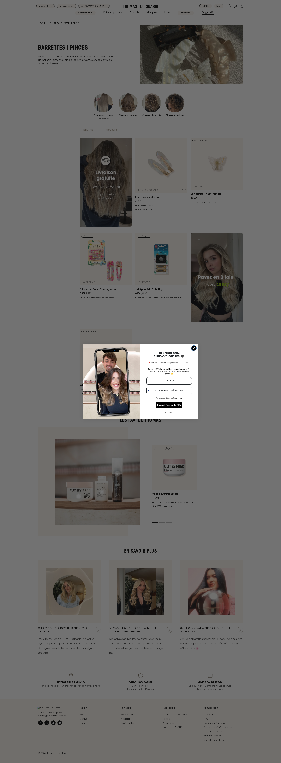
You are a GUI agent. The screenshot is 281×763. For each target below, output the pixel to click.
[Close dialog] (193, 348)
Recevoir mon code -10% (169, 405)
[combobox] (152, 390)
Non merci (169, 412)
